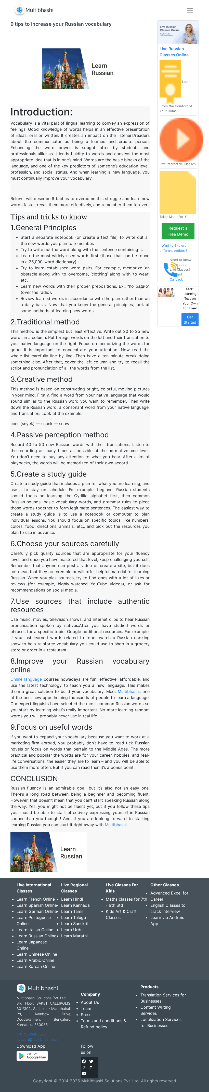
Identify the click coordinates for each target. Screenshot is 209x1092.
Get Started (190, 319)
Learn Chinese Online (37, 954)
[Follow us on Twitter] (91, 1061)
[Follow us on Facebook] (84, 1061)
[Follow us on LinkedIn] (90, 1067)
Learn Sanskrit (75, 923)
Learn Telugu (73, 917)
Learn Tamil (72, 911)
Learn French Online (36, 899)
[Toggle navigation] (190, 11)
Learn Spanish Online (37, 905)
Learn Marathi (74, 935)
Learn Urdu (72, 929)
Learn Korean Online (36, 966)
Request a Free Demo (178, 231)
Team (86, 1008)
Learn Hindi (72, 899)
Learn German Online (37, 911)
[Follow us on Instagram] (83, 1067)
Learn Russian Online (36, 935)
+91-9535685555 (31, 1034)
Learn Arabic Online (35, 960)
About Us (90, 1002)
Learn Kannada (75, 905)
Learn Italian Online (35, 929)
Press (86, 1014)
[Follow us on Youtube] (84, 1073)
